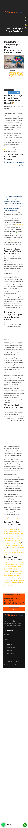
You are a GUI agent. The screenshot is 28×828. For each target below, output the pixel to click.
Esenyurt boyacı (20, 580)
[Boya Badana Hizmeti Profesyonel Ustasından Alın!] (11, 80)
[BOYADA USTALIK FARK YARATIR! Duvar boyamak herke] (11, 83)
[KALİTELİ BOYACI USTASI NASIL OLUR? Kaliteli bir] (6, 83)
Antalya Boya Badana (9, 542)
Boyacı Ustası (17, 668)
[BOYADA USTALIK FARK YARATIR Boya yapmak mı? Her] (21, 80)
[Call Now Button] (25, 825)
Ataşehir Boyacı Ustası (13, 547)
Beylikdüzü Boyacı (17, 569)
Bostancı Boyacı (17, 540)
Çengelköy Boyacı (8, 540)
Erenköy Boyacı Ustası (16, 549)
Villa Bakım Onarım (9, 545)
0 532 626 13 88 (19, 224)
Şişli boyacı (21, 578)
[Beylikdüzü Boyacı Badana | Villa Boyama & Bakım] (11, 86)
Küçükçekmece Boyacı (13, 568)
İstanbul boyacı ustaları (9, 110)
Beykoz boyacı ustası (13, 536)
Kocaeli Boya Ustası (9, 543)
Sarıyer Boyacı (11, 584)
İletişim (14, 609)
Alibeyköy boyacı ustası (13, 577)
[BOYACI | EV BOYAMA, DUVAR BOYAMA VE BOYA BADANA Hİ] (16, 80)
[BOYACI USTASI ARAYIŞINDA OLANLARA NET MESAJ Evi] (21, 83)
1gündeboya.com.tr (8, 149)
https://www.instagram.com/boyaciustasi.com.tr (15, 518)
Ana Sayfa (7, 28)
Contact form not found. (11, 664)
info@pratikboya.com (11, 657)
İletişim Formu (12, 661)
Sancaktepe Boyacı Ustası (10, 550)
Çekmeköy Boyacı (12, 552)
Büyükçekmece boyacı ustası (11, 578)
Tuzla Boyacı (19, 538)
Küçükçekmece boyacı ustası (11, 582)
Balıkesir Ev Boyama (19, 543)
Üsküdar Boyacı (12, 531)
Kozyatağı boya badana (13, 533)
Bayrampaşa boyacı (12, 575)
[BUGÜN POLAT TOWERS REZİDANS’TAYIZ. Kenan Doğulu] (6, 80)
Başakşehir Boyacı (8, 569)
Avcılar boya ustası (8, 571)
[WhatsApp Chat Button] (3, 825)
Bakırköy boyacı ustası (10, 580)
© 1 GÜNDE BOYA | (9, 668)
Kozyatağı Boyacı (12, 529)
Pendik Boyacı (11, 538)
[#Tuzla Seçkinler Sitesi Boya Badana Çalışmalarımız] (21, 86)
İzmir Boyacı (18, 542)
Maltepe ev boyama (15, 535)
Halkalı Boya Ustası (11, 566)
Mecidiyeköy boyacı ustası (10, 562)
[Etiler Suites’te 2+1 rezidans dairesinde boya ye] (6, 86)
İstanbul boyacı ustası (9, 527)
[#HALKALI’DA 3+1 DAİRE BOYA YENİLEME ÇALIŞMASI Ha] (16, 86)
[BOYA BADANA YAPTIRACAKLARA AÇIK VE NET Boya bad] (16, 83)
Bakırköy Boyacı (12, 585)
